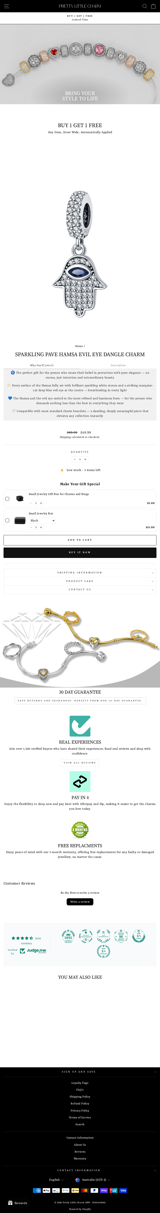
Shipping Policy (80, 1096)
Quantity (80, 452)
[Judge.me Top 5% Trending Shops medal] (103, 951)
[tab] (42, 365)
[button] (31, 503)
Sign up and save (79, 1071)
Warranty (80, 1158)
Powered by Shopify (80, 1209)
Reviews (80, 1151)
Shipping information (80, 572)
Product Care (80, 581)
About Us (80, 1145)
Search (79, 1124)
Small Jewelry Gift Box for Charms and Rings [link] (59, 494)
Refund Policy (80, 1103)
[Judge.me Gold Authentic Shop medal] (103, 936)
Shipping (65, 437)
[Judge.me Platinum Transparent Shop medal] (85, 936)
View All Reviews (80, 763)
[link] (20, 499)
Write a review (80, 901)
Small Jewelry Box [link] (41, 513)
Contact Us (80, 589)
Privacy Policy (80, 1110)
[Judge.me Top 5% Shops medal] (138, 936)
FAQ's (80, 1089)
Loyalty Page (80, 1083)
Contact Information (80, 1137)
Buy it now (80, 552)
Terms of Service (80, 1117)
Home (79, 346)
